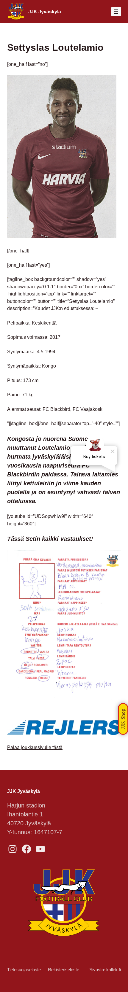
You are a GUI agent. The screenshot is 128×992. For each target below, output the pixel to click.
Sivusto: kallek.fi (105, 969)
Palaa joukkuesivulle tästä (35, 747)
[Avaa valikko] (116, 11)
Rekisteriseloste (63, 969)
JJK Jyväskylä (44, 11)
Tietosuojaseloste (24, 969)
